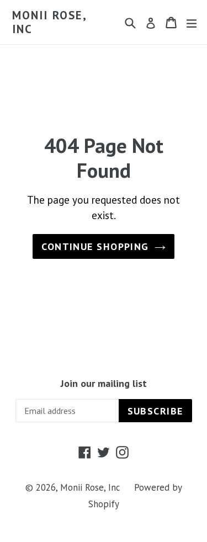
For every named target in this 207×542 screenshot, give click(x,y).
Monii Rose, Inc (49, 22)
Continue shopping (94, 246)
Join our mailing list (104, 384)
